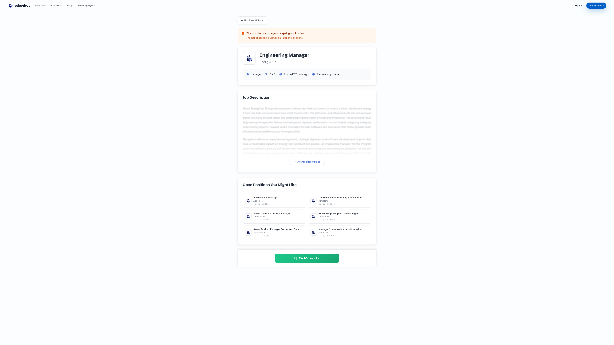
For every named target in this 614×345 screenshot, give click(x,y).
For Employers (86, 5)
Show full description (308, 161)
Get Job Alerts (596, 5)
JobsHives (22, 6)
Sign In (579, 5)
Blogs (70, 5)
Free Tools (56, 5)
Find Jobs (40, 5)
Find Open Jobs (309, 258)
